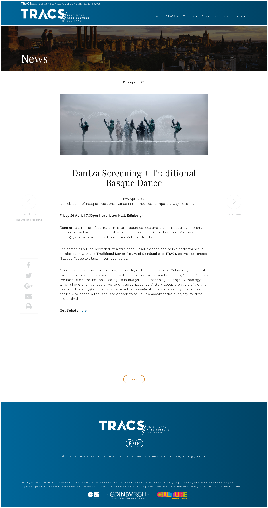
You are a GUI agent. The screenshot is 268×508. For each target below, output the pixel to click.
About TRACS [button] (165, 16)
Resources (209, 16)
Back (134, 379)
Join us (237, 16)
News (224, 16)
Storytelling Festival (88, 3)
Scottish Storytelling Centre (56, 3)
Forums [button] (188, 16)
